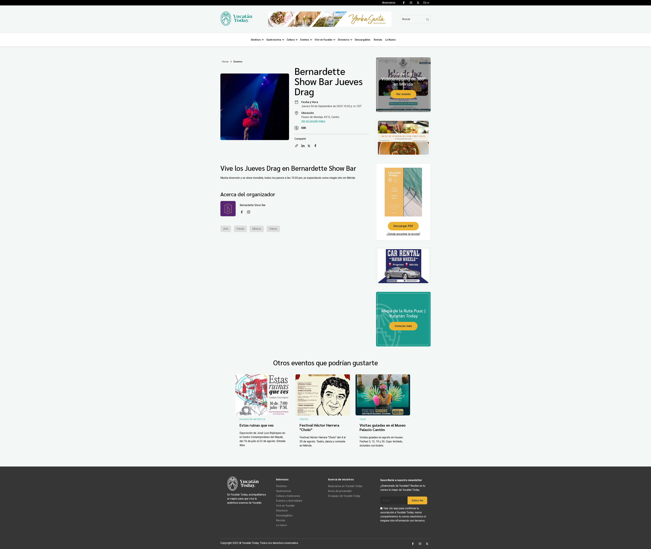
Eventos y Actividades (289, 500)
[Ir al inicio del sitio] (236, 24)
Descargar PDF (403, 226)
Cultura (291, 39)
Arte (225, 228)
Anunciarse (388, 2)
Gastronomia (273, 39)
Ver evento (403, 94)
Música (256, 228)
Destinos (256, 39)
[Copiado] (296, 146)
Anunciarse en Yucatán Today (345, 486)
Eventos (304, 39)
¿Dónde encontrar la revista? (403, 234)
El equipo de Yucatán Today (344, 496)
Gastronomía (283, 491)
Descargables (362, 39)
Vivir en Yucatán (323, 39)
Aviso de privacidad (339, 491)
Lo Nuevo (390, 39)
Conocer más (403, 326)
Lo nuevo (281, 525)
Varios (273, 228)
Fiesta (240, 228)
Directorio (343, 39)
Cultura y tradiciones (288, 496)
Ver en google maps (313, 121)
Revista (378, 39)
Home (225, 61)
